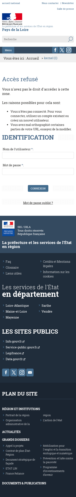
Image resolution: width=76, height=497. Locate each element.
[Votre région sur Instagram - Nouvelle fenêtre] (69, 50)
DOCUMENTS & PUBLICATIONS (24, 483)
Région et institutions (21, 409)
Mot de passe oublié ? (38, 203)
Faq (8, 262)
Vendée (47, 311)
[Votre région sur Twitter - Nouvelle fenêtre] (62, 50)
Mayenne (12, 317)
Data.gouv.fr (14, 359)
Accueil (32, 58)
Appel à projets (14, 445)
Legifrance (14, 353)
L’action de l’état (52, 420)
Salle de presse (65, 8)
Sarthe (46, 306)
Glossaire (12, 267)
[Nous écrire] (30, 372)
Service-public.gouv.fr (22, 347)
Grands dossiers (15, 440)
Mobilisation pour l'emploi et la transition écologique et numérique (57, 449)
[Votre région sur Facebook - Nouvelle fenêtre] (55, 50)
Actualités (11, 432)
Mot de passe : (13, 165)
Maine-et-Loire (16, 311)
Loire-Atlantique (17, 306)
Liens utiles (14, 273)
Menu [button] (8, 50)
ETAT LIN (11, 468)
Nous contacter (50, 3)
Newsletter (68, 3)
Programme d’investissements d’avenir (53, 470)
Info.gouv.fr (14, 341)
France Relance (15, 473)
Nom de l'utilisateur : (18, 149)
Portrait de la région (18, 415)
